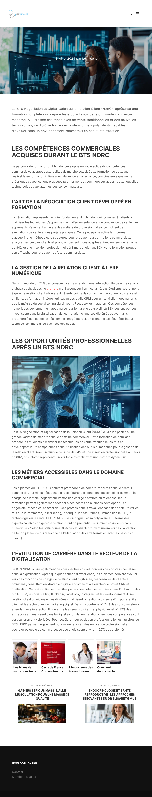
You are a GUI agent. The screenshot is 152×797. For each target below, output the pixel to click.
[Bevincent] (18, 13)
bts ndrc (52, 288)
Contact (17, 772)
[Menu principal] (137, 13)
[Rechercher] (130, 13)
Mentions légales (24, 777)
